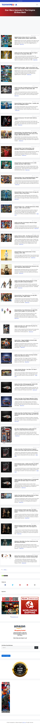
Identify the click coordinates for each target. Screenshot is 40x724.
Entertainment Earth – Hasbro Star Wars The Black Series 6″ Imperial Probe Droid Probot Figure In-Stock (27, 465)
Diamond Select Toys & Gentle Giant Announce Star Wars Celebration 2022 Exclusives (27, 267)
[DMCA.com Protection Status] (5, 576)
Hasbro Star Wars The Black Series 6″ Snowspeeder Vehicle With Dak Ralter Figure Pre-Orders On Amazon (27, 480)
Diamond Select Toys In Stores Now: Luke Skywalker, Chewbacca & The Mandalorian (24, 149)
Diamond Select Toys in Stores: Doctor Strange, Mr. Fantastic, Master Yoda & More (27, 192)
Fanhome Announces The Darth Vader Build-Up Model (26, 118)
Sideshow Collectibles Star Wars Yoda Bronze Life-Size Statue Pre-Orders (26, 542)
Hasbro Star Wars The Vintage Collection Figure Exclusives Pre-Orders (26, 223)
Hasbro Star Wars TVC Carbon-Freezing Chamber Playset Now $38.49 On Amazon (26, 355)
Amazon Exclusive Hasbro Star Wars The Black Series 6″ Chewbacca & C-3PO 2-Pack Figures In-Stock (26, 526)
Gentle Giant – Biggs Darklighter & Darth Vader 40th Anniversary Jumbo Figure (26, 341)
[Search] (36, 647)
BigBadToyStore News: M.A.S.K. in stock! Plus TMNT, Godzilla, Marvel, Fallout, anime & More (25, 38)
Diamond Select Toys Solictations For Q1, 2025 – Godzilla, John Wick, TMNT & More (26, 163)
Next (5, 569)
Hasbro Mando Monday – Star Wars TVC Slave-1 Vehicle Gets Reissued (26, 370)
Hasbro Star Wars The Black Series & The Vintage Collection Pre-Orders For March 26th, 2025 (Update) (26, 88)
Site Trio (24, 722)
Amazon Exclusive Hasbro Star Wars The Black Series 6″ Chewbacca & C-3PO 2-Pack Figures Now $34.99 (26, 511)
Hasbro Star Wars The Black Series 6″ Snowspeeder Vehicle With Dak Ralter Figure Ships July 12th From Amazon (27, 414)
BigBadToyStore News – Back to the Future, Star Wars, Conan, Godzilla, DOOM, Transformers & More (27, 68)
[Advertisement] (20, 24)
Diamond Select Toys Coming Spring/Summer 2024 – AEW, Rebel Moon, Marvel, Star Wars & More (27, 178)
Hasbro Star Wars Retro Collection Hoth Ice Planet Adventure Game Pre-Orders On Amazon (27, 496)
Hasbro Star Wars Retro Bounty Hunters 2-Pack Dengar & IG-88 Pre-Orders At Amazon (26, 281)
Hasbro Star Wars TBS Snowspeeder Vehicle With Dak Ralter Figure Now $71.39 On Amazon (26, 384)
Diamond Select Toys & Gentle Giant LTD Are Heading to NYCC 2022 (25, 252)
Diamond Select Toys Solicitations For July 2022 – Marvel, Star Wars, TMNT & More (26, 296)
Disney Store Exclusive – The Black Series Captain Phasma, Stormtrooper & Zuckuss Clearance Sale (26, 556)
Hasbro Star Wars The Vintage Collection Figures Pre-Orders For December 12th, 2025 (26, 53)
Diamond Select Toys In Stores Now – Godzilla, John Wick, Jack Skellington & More (27, 104)
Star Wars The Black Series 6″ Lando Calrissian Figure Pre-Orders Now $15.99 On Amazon (25, 429)
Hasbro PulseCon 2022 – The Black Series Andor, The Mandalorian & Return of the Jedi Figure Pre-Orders (27, 236)
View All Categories (6, 655)
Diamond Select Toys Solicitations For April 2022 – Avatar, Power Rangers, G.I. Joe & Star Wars (26, 310)
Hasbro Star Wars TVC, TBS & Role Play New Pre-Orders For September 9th (26, 326)
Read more (22, 44)
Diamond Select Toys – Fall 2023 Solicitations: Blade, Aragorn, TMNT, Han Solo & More (27, 207)
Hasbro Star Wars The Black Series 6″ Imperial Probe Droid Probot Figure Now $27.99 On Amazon (26, 449)
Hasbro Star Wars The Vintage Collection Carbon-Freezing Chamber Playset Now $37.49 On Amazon (26, 399)
